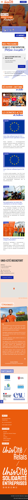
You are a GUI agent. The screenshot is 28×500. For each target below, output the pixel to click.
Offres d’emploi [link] (7, 438)
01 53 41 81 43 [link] (7, 422)
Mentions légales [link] (24, 496)
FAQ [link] (19, 72)
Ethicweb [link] (25, 498)
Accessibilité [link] (6, 440)
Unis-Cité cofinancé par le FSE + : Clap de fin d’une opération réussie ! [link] (14, 137)
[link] (1, 401)
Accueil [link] (5, 431)
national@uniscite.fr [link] (7, 425)
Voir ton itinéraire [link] (22, 298)
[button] (14, 288)
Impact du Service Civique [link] (9, 433)
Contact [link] (5, 437)
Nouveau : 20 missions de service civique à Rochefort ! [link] (13, 239)
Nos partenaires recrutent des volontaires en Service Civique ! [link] (13, 203)
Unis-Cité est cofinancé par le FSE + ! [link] (13, 170)
